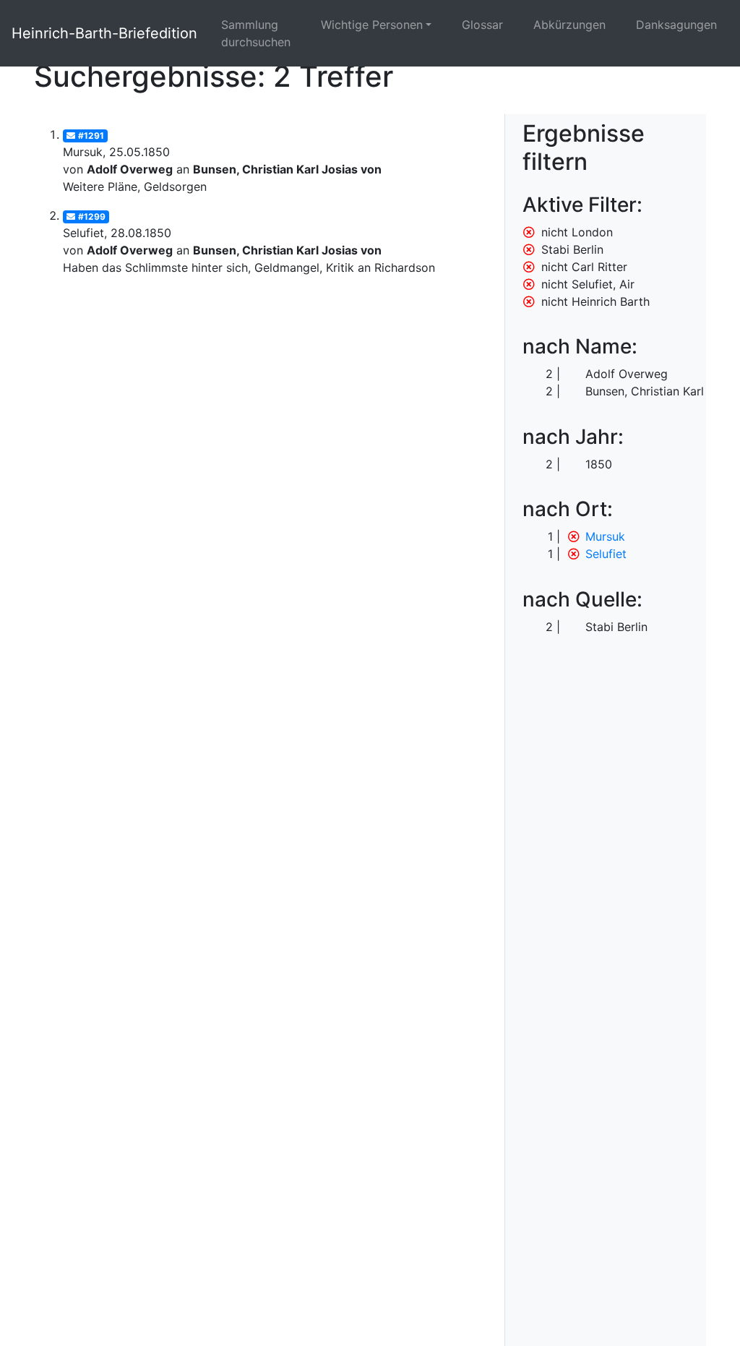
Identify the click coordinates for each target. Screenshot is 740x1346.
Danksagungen (676, 24)
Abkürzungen (569, 24)
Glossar (482, 24)
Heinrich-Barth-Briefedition (104, 33)
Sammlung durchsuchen (256, 33)
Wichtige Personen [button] (372, 24)
